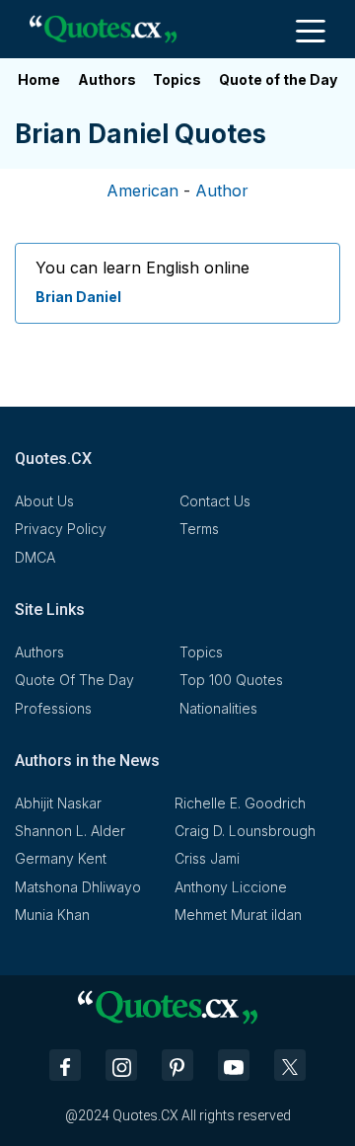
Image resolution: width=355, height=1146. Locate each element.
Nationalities (218, 708)
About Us (44, 501)
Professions (53, 708)
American (142, 190)
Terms (199, 528)
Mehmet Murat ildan (238, 914)
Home (39, 79)
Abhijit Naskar (58, 803)
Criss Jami (207, 858)
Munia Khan (52, 914)
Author (221, 190)
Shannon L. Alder (70, 830)
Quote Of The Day (74, 679)
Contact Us (214, 501)
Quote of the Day (278, 79)
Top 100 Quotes (231, 679)
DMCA (35, 557)
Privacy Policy (60, 528)
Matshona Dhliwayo (78, 887)
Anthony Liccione (231, 887)
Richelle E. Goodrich (240, 803)
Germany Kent (60, 858)
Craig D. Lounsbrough (245, 830)
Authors (107, 79)
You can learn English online (142, 267)
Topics (177, 79)
